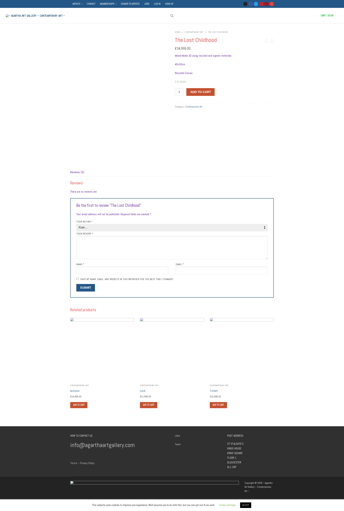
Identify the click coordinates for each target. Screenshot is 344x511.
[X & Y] (272, 41)
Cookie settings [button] (227, 505)
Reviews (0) (77, 172)
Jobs (177, 436)
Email (180, 264)
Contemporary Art (194, 32)
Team (178, 444)
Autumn (75, 391)
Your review (84, 233)
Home (177, 32)
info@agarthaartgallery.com (102, 445)
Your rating (84, 221)
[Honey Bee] (266, 41)
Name (80, 264)
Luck (142, 391)
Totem (214, 391)
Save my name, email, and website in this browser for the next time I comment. (127, 279)
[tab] (77, 172)
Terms (73, 463)
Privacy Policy (87, 463)
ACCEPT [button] (245, 505)
